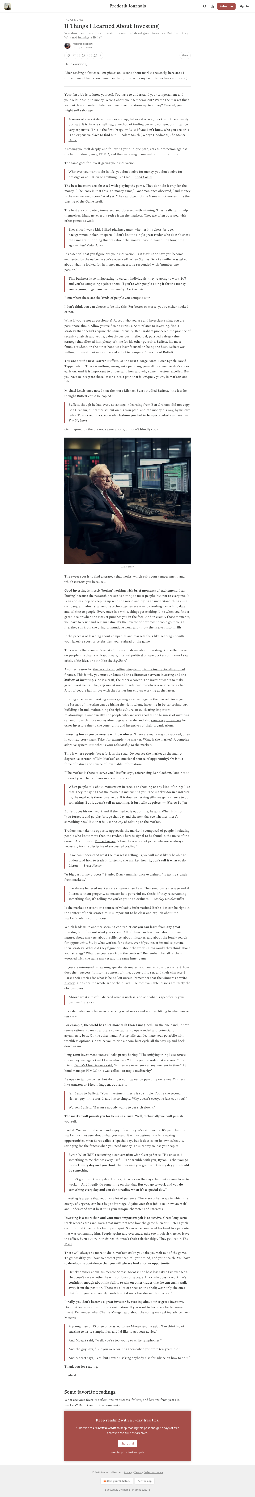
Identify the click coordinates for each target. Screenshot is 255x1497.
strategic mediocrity (136, 1070)
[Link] (59, 1392)
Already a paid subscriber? (127, 1452)
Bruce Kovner (105, 841)
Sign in (244, 6)
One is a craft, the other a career (118, 680)
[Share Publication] (212, 6)
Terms (138, 1472)
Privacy (128, 1472)
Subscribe (226, 6)
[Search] (204, 6)
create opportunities (166, 720)
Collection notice (153, 1472)
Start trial (127, 1443)
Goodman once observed (153, 190)
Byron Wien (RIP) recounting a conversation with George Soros (115, 1154)
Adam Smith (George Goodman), (146, 135)
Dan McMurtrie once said (93, 1065)
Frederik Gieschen (82, 44)
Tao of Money (73, 19)
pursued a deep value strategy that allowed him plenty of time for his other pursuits (122, 339)
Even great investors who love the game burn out (133, 1223)
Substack (110, 1489)
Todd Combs (143, 177)
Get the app (145, 1481)
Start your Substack (118, 1481)
